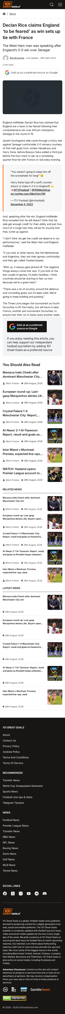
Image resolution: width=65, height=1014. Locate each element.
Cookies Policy (11, 751)
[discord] (44, 893)
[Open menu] (60, 4)
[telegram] (36, 893)
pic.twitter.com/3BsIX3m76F (28, 193)
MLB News (9, 864)
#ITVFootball (21, 189)
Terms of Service (13, 762)
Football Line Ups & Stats (17, 797)
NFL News (9, 842)
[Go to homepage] (12, 4)
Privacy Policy (11, 746)
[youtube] (29, 893)
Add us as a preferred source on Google (34, 72)
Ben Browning (17, 58)
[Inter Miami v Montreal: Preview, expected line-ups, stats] (54, 455)
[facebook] (5, 893)
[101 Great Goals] (32, 912)
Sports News (10, 791)
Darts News (9, 853)
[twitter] (13, 893)
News (12, 13)
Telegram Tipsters (13, 802)
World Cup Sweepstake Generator (23, 785)
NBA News (9, 836)
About (6, 734)
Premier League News (16, 825)
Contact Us (9, 740)
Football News (11, 819)
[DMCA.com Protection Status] (14, 999)
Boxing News (10, 848)
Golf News (9, 859)
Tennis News (10, 870)
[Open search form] (51, 4)
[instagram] (21, 893)
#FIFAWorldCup (41, 189)
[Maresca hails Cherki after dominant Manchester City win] (54, 377)
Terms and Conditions (16, 757)
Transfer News (11, 780)
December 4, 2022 (22, 204)
